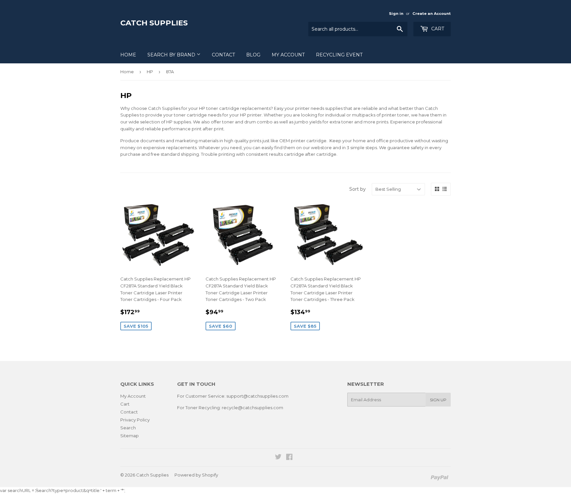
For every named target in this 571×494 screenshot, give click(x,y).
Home (128, 55)
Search (128, 427)
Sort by (357, 189)
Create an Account (431, 13)
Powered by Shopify (196, 475)
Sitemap (129, 435)
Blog (253, 55)
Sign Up (438, 399)
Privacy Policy (135, 419)
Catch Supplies (154, 22)
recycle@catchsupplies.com (252, 407)
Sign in (396, 13)
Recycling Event (339, 55)
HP (150, 71)
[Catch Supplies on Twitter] (278, 457)
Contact (223, 55)
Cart (437, 29)
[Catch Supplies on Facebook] (289, 457)
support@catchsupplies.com (257, 396)
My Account (288, 55)
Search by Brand (172, 55)
